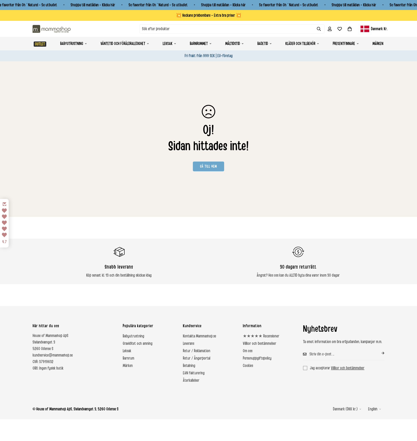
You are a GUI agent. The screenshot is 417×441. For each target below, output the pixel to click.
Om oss (247, 351)
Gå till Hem (208, 166)
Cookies (248, 365)
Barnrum (128, 358)
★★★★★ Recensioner (261, 336)
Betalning (189, 365)
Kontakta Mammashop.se (199, 336)
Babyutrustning (71, 43)
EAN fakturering (194, 373)
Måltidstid (232, 43)
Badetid (262, 43)
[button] (350, 29)
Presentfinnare (344, 43)
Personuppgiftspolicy (257, 358)
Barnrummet (199, 43)
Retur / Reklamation (196, 351)
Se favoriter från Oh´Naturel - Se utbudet (158, 5)
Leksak (167, 43)
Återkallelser (191, 380)
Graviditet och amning (137, 343)
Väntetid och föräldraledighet (123, 43)
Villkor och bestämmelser (259, 343)
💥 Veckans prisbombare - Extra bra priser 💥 (208, 15)
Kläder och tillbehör (300, 43)
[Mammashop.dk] (52, 29)
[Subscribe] (379, 353)
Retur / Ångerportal (196, 358)
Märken (377, 43)
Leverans (188, 343)
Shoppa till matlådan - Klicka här (93, 5)
